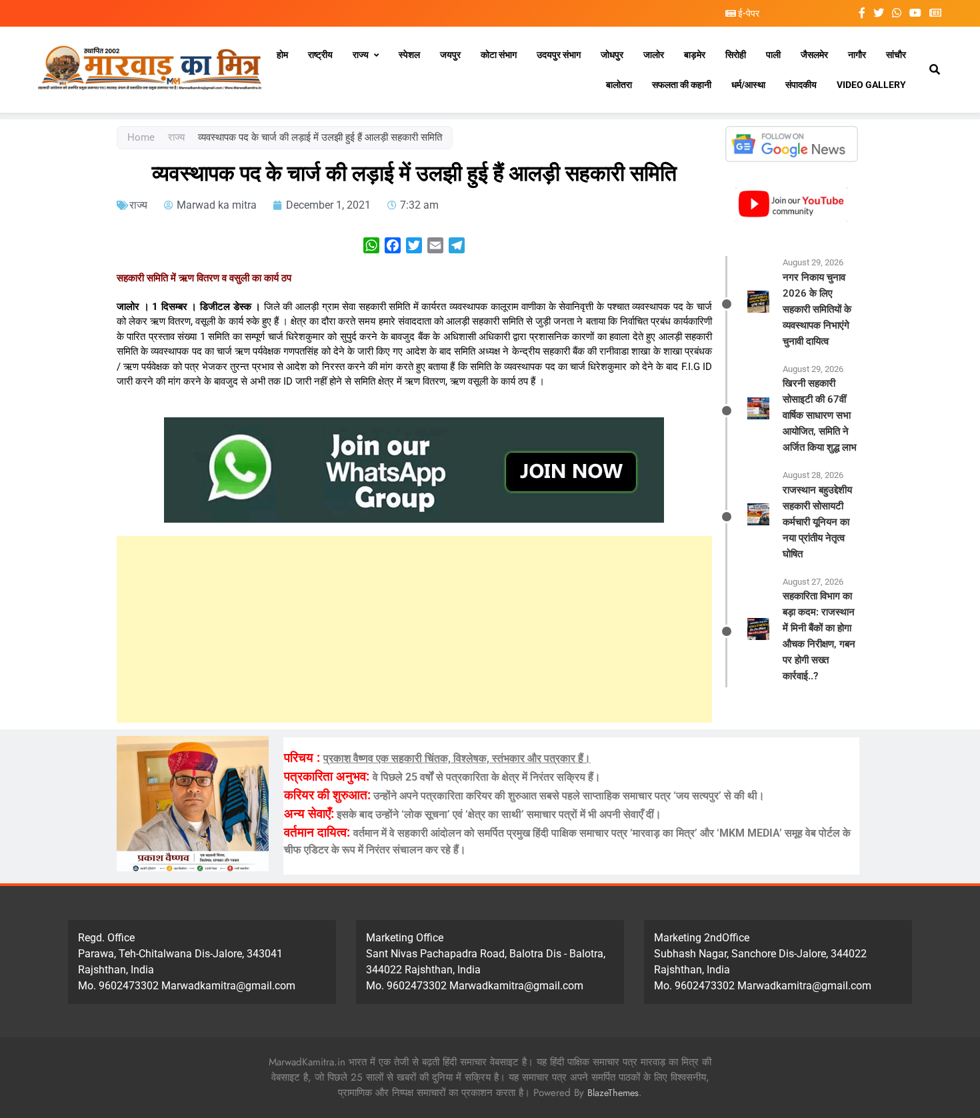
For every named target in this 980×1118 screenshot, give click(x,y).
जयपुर (450, 54)
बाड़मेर (694, 54)
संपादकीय (801, 84)
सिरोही (735, 54)
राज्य (361, 54)
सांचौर (896, 54)
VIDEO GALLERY (871, 84)
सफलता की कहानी (681, 84)
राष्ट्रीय (320, 54)
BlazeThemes (613, 1092)
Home (141, 137)
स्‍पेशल (409, 54)
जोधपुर (612, 54)
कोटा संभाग (499, 54)
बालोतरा (619, 84)
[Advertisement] (414, 629)
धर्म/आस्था (748, 84)
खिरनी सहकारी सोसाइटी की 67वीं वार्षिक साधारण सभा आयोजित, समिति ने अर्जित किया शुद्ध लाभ (820, 415)
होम (282, 54)
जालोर (653, 54)
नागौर (857, 54)
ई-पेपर (747, 13)
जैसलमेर (814, 54)
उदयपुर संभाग (559, 54)
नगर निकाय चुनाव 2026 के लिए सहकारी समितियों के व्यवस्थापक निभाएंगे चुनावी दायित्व (817, 309)
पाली (773, 54)
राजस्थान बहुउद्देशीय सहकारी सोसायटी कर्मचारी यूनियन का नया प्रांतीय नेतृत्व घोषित (817, 522)
